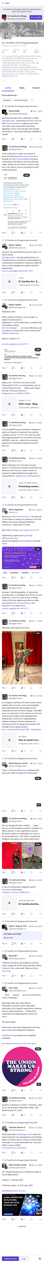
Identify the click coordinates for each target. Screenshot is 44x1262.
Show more (8, 938)
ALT (39, 567)
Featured (36, 88)
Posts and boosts (9, 95)
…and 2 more (35, 573)
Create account (10, 1259)
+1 (32, 100)
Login (24, 1259)
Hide (26, 175)
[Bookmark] (31, 139)
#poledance (7, 100)
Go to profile (36, 17)
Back (7, 3)
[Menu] (4, 81)
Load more (22, 1226)
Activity (8, 88)
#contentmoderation (21, 100)
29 (3, 52)
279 (14, 52)
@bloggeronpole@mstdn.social (13, 46)
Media (21, 88)
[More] (40, 139)
